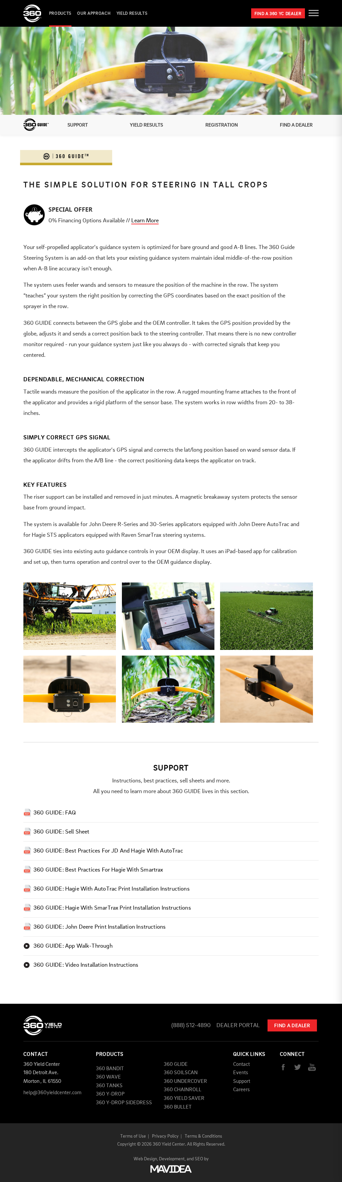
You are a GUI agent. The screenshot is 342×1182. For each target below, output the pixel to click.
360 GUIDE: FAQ (54, 813)
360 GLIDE (176, 1064)
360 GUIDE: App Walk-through (73, 946)
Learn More (145, 221)
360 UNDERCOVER (185, 1081)
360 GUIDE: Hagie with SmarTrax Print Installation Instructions (112, 908)
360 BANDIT (110, 1069)
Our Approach (94, 13)
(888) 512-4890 (191, 1025)
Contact (241, 1064)
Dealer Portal (238, 1025)
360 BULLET (178, 1107)
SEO (199, 1159)
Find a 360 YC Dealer (278, 14)
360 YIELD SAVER (184, 1098)
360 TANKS (109, 1086)
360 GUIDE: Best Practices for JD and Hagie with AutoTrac (108, 851)
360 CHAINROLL (182, 1090)
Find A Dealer (296, 125)
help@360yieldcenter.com (52, 1093)
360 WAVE (108, 1077)
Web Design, (146, 1159)
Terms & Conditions (203, 1136)
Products (60, 13)
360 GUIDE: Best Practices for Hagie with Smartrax (98, 870)
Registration (221, 125)
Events (240, 1073)
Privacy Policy (165, 1136)
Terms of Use (133, 1136)
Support (77, 125)
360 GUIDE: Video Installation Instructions (85, 965)
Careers (241, 1090)
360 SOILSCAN (181, 1073)
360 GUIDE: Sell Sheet (61, 832)
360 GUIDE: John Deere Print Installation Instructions (99, 927)
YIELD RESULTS (132, 13)
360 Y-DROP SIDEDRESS (124, 1103)
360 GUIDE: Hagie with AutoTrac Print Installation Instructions (111, 889)
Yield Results (146, 125)
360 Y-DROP (110, 1094)
